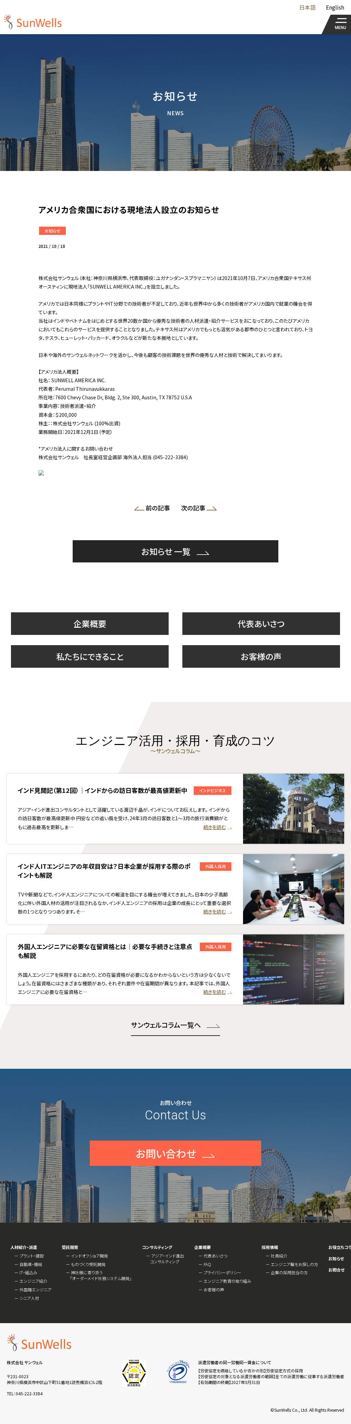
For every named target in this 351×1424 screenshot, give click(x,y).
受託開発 (70, 1247)
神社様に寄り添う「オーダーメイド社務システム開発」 (101, 1275)
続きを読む (214, 827)
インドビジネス (212, 790)
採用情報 (270, 1247)
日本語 (307, 7)
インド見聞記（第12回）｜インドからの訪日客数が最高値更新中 (102, 790)
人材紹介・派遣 (23, 1247)
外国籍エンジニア (35, 1289)
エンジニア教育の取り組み (227, 1281)
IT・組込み (28, 1272)
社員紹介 (279, 1256)
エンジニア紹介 (33, 1281)
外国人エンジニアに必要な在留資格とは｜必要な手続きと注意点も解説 (105, 950)
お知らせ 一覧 (166, 551)
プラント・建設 (32, 1256)
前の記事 (159, 509)
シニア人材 (29, 1298)
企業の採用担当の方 (289, 1272)
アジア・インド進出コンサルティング (167, 1258)
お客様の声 (261, 656)
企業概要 (89, 623)
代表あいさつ (261, 623)
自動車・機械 (31, 1264)
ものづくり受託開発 (88, 1264)
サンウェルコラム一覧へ (166, 1025)
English (335, 7)
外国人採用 (215, 866)
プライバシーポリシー (222, 1272)
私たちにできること (90, 656)
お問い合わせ (166, 1153)
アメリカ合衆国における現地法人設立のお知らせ (128, 209)
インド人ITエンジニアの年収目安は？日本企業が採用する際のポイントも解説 (104, 870)
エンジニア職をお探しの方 (294, 1264)
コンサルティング (157, 1247)
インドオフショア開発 (89, 1256)
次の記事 (191, 509)
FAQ (207, 1264)
